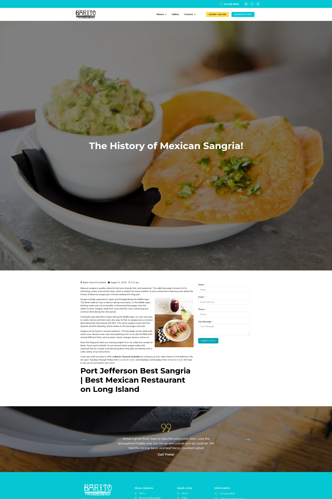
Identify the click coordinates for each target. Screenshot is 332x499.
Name (201, 284)
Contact (188, 14)
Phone (201, 309)
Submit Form (208, 340)
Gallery (175, 14)
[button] (247, 439)
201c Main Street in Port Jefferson (172, 356)
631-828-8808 (231, 4)
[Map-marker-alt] (258, 4)
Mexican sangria (98, 294)
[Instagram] (252, 4)
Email (200, 297)
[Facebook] (246, 4)
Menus (160, 14)
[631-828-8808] (220, 3)
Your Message (204, 321)
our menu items (102, 351)
